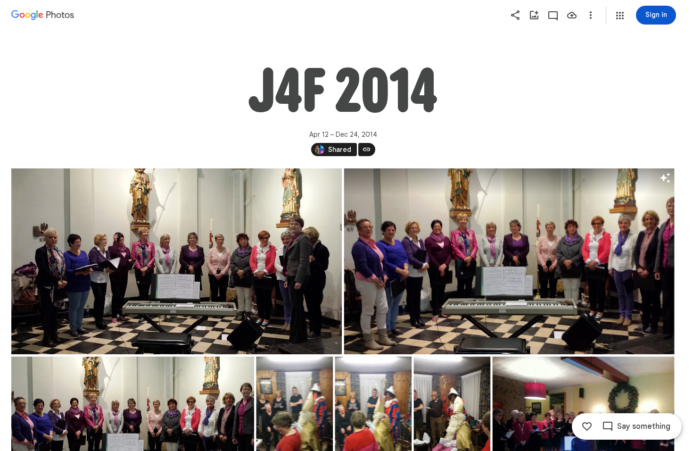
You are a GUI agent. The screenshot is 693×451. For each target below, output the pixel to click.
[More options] (590, 15)
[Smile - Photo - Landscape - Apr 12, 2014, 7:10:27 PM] (509, 261)
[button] (619, 15)
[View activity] (553, 15)
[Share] (515, 15)
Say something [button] (643, 426)
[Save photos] (571, 15)
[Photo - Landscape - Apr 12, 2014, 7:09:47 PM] (176, 261)
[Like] (587, 426)
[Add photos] (534, 15)
